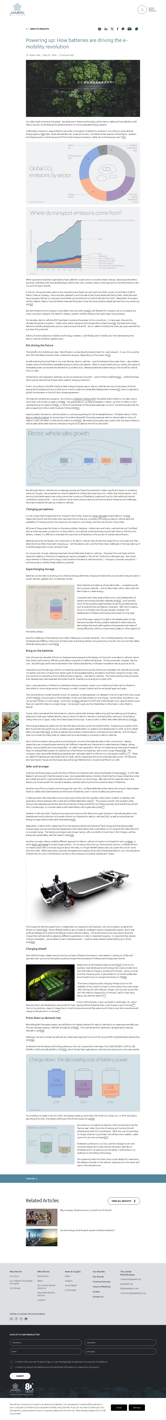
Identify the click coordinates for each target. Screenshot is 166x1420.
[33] (42, 1030)
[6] (119, 377)
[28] (125, 977)
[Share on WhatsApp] (123, 29)
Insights (68, 1280)
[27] (119, 964)
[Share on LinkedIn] (106, 29)
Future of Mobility (102, 1286)
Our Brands (98, 1276)
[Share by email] (129, 29)
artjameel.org (126, 1284)
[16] (134, 719)
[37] (106, 1137)
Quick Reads (71, 1285)
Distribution (43, 1276)
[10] (77, 408)
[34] (32, 1040)
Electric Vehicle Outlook (37, 417)
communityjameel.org (130, 1279)
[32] (77, 1027)
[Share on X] (112, 29)
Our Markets (99, 1271)
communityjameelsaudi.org (132, 1293)
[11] (79, 420)
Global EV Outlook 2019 (84, 398)
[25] (45, 929)
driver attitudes (100, 516)
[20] (124, 773)
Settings (137, 1407)
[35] (65, 1049)
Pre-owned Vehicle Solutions (46, 1286)
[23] (73, 819)
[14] (57, 644)
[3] (89, 310)
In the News (70, 1290)
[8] (63, 402)
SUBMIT (20, 1376)
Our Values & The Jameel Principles (21, 1282)
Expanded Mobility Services (46, 1294)
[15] (38, 697)
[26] (33, 942)
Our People (15, 1288)
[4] (114, 323)
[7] (119, 389)
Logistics (41, 1300)
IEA (43, 134)
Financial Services (101, 1281)
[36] (93, 1118)
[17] (48, 732)
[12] (128, 516)
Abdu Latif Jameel (40, 844)
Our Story (14, 1276)
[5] (109, 355)
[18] (124, 750)
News (67, 1276)
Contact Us (98, 1296)
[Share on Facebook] (117, 29)
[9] (57, 405)
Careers (96, 1291)
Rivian (77, 701)
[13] (119, 600)
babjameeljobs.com (129, 1288)
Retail (39, 1280)
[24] (72, 835)
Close (118, 1407)
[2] (31, 304)
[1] (124, 137)
